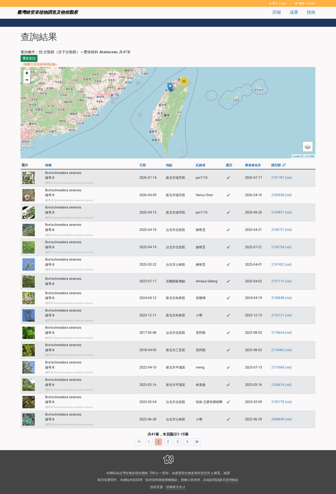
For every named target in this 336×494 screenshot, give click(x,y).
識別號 (278, 165)
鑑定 (229, 165)
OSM (311, 156)
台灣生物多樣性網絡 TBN (137, 473)
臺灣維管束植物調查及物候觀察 (47, 12)
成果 (294, 12)
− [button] (26, 80)
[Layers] (308, 147)
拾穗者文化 (174, 487)
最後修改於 (253, 165)
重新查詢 (29, 58)
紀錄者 (200, 165)
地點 (169, 165)
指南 (311, 12)
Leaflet (296, 156)
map (167, 112)
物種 (48, 165)
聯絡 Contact (307, 3)
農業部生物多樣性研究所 (192, 473)
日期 (142, 165)
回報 (276, 12)
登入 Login (279, 3)
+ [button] (26, 73)
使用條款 (232, 480)
